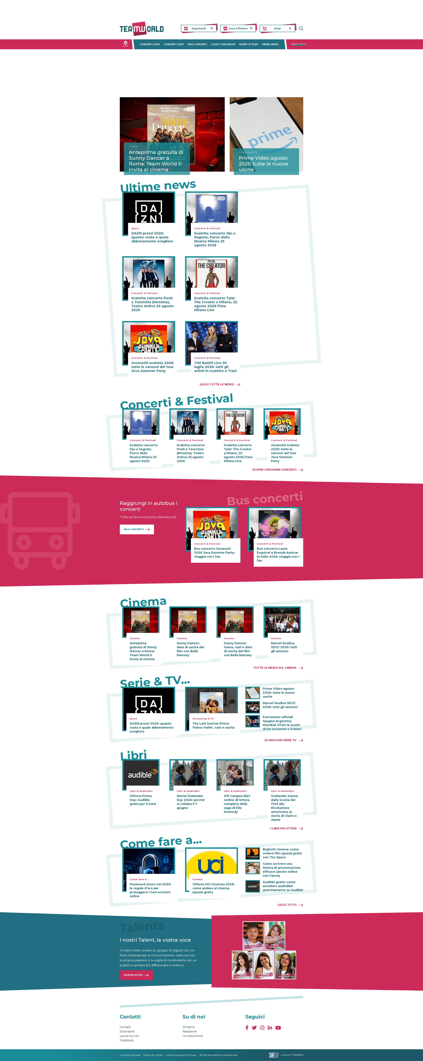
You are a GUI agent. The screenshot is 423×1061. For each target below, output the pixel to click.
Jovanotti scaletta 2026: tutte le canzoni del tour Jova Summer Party (152, 367)
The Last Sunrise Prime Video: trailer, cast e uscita (213, 725)
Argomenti (199, 28)
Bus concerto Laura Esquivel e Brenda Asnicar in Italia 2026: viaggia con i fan (278, 554)
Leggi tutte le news (217, 384)
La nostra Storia (193, 1036)
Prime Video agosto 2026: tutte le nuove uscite (263, 164)
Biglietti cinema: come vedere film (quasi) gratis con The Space (282, 853)
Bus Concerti (134, 529)
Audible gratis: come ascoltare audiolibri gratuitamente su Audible (283, 886)
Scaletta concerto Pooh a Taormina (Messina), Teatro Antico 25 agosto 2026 (152, 304)
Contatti (125, 1027)
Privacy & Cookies (153, 1055)
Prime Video (270, 44)
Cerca (300, 28)
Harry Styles (248, 44)
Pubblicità (126, 1040)
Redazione (190, 1031)
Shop (277, 28)
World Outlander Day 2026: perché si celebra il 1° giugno (191, 802)
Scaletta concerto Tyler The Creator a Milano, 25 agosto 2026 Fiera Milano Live (215, 304)
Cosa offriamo (238, 28)
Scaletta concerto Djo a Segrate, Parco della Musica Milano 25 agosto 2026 (215, 239)
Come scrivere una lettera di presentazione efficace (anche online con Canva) (282, 869)
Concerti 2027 (174, 44)
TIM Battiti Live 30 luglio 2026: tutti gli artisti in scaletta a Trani (215, 367)
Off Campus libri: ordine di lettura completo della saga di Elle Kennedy (237, 804)
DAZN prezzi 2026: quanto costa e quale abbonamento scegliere (152, 237)
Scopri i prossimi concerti (274, 469)
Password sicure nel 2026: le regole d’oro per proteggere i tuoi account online (150, 890)
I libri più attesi (283, 828)
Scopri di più (133, 975)
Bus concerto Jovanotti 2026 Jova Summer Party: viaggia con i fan (214, 552)
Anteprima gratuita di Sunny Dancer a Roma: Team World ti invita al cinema (156, 161)
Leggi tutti (287, 904)
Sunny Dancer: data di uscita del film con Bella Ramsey (190, 649)
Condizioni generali (130, 1055)
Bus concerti (197, 44)
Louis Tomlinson (223, 44)
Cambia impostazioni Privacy (181, 1055)
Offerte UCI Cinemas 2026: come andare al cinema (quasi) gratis (213, 888)
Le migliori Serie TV (280, 740)
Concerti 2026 (150, 44)
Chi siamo (189, 1027)
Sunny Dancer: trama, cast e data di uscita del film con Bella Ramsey (238, 649)
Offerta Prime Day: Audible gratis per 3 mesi (143, 800)
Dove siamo (127, 1031)
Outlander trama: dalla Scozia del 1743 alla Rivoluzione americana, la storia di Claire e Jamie (284, 808)
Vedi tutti (298, 44)
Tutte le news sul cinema (274, 667)
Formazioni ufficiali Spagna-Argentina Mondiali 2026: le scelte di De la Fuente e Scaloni (282, 723)
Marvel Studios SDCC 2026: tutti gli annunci (284, 647)
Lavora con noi (129, 1036)
